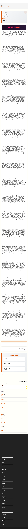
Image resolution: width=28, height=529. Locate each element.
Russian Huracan (5, 385)
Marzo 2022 (3, 510)
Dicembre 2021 (4, 514)
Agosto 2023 (3, 486)
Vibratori (2, 431)
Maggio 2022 (3, 507)
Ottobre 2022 (3, 500)
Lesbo (2, 402)
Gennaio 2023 (3, 496)
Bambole (2, 414)
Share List (22, 381)
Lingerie (2, 423)
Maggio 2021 (3, 524)
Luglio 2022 (3, 504)
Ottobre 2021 (3, 517)
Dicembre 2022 (4, 497)
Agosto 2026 (3, 458)
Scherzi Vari (2, 427)
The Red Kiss (3, 2)
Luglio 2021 (3, 521)
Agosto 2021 (3, 520)
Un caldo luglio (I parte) (7, 358)
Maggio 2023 (3, 490)
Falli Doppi (2, 419)
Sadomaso (2, 406)
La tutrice (8, 6)
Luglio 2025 (3, 476)
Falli (1, 418)
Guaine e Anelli (3, 422)
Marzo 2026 (3, 465)
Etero (4, 18)
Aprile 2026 (3, 463)
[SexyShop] (14, 27)
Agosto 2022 (3, 503)
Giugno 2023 (3, 489)
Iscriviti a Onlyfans (5, 387)
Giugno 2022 (3, 506)
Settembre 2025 (4, 473)
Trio (1, 410)
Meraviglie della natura (7, 368)
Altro (1, 395)
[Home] (1, 6)
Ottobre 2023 (3, 483)
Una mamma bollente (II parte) (8, 363)
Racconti (2, 394)
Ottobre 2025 (3, 472)
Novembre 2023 (4, 482)
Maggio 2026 (3, 462)
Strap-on (2, 430)
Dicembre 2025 (4, 469)
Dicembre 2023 (4, 480)
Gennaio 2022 (3, 513)
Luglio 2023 (3, 487)
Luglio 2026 (3, 459)
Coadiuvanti (2, 415)
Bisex (2, 396)
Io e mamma (16, 435)
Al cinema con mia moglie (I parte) (19, 455)
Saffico (2, 407)
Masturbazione (3, 403)
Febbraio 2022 (3, 511)
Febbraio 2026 (3, 466)
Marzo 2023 (3, 493)
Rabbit (2, 426)
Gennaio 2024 (3, 479)
